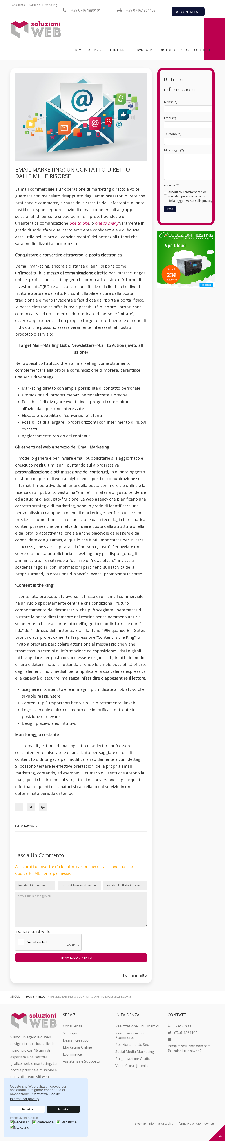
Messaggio (174, 150)
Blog (184, 50)
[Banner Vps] (186, 259)
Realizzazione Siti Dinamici (137, 1026)
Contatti (202, 50)
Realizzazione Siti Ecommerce (129, 1035)
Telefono (172, 134)
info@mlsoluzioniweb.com (189, 1045)
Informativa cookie (161, 1123)
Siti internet (117, 50)
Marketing (21, 1127)
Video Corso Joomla (131, 1065)
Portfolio (166, 50)
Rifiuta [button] (63, 1109)
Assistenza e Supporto (81, 1061)
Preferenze (45, 1122)
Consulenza (17, 5)
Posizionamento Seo (132, 1044)
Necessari (22, 1122)
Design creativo (76, 1040)
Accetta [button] (27, 1109)
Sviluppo (34, 5)
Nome (170, 102)
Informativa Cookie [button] (45, 1094)
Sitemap (140, 1123)
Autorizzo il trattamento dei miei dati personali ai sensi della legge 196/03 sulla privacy (190, 196)
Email (170, 118)
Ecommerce (72, 1054)
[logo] (36, 29)
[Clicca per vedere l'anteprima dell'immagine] (81, 116)
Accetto (171, 185)
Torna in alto (134, 975)
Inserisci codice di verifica (33, 931)
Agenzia (95, 50)
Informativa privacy (189, 1123)
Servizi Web (143, 50)
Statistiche (68, 1122)
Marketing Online (77, 1047)
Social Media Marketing (134, 1051)
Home (78, 50)
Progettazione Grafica (133, 1058)
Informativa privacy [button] (24, 1099)
